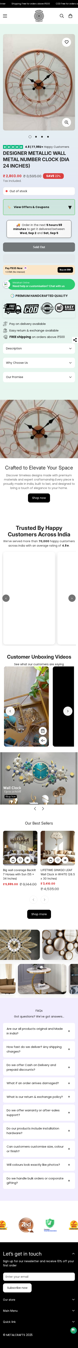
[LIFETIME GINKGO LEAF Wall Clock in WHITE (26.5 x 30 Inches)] (58, 848)
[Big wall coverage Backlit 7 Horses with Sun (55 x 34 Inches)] (20, 848)
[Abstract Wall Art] (46, 945)
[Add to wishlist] (66, 42)
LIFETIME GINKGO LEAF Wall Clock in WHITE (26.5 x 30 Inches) (58, 874)
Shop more (39, 914)
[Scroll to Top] (71, 1327)
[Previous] (10, 711)
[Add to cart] (13, 860)
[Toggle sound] (43, 741)
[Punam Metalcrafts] (39, 16)
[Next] (67, 711)
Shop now (39, 498)
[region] (39, 207)
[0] (70, 16)
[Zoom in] (66, 122)
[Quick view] (27, 860)
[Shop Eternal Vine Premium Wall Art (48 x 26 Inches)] (43, 731)
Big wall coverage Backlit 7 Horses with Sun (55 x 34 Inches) (19, 874)
